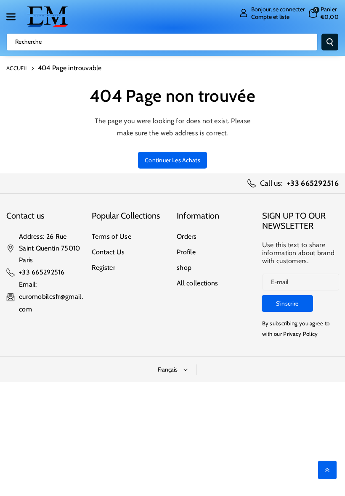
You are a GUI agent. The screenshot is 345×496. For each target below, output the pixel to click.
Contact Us (108, 252)
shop (184, 268)
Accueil (17, 68)
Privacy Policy (300, 333)
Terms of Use (112, 236)
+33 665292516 (41, 272)
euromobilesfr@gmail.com (51, 303)
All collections (197, 283)
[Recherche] (329, 42)
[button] (15, 17)
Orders (187, 236)
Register (103, 268)
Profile (186, 252)
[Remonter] (327, 470)
